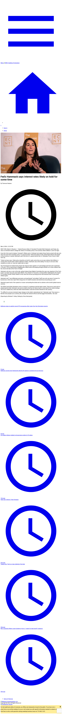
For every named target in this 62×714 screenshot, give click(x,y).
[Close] (60, 707)
